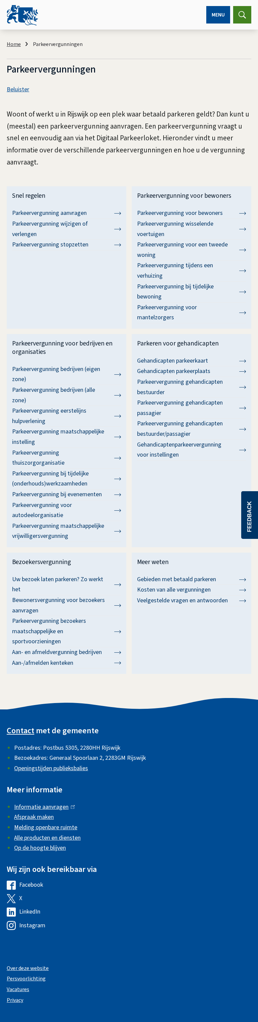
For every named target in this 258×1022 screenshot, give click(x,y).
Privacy (15, 1000)
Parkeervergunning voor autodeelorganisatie (42, 510)
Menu (218, 14)
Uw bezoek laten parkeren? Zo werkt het (57, 584)
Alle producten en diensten (47, 838)
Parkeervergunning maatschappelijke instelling (58, 436)
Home (14, 44)
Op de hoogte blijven (40, 848)
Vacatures (18, 989)
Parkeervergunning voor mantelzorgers (167, 312)
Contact (20, 731)
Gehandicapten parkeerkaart (172, 361)
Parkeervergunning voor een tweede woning (182, 249)
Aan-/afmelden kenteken (42, 663)
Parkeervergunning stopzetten (50, 244)
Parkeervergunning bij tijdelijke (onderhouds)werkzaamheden (50, 478)
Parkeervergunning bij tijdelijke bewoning (175, 291)
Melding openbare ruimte (45, 827)
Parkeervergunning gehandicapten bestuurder (180, 387)
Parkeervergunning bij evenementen (57, 494)
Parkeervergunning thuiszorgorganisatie (38, 458)
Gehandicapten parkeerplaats (173, 371)
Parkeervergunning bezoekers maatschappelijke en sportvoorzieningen (49, 631)
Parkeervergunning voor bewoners (180, 213)
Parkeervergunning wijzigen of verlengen (50, 229)
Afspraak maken (34, 817)
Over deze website (28, 968)
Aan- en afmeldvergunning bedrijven (57, 652)
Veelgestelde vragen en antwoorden (182, 600)
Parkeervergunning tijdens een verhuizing (175, 270)
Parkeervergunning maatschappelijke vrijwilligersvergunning (58, 531)
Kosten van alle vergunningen (174, 590)
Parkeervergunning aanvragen (49, 213)
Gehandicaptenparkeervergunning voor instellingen (179, 449)
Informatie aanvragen (43, 807)
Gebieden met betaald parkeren (176, 579)
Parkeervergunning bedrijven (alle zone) (53, 395)
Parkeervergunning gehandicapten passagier (180, 408)
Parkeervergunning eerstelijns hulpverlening (49, 416)
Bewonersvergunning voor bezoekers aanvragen (58, 605)
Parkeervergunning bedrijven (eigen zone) (56, 374)
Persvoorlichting (26, 978)
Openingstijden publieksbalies (51, 768)
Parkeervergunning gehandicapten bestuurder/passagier (180, 428)
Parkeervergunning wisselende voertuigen (175, 229)
